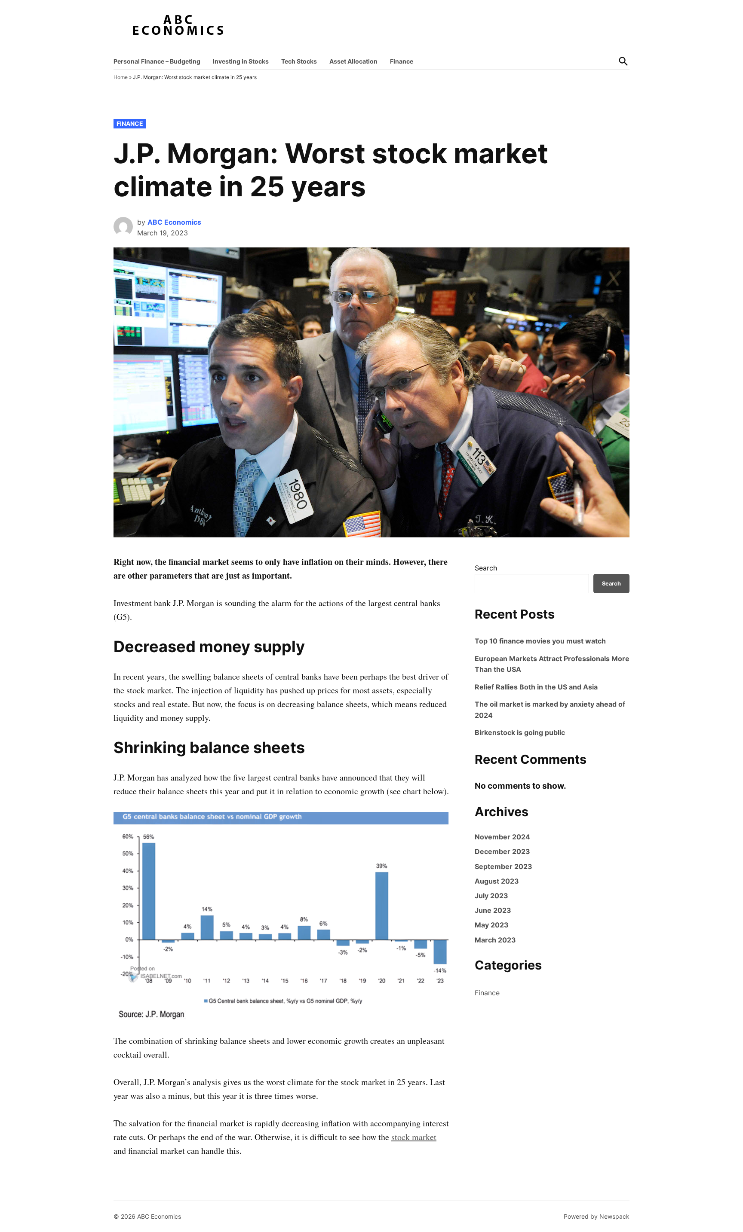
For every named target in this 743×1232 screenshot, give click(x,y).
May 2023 (492, 925)
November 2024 (502, 837)
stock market (413, 1137)
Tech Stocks (299, 61)
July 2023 (491, 895)
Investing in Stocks (241, 61)
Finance (401, 61)
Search (486, 568)
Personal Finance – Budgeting (157, 61)
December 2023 (502, 851)
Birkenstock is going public (520, 732)
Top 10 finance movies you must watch (540, 641)
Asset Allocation (353, 61)
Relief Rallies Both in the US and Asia (536, 687)
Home (121, 77)
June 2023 (493, 910)
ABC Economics (174, 222)
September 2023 (503, 866)
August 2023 (497, 881)
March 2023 (495, 940)
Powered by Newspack (596, 1216)
